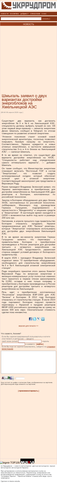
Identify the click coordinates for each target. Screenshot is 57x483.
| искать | (46, 19)
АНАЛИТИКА (14, 14)
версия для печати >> (28, 326)
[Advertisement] (28, 55)
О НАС (44, 14)
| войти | (39, 344)
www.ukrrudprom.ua (8, 473)
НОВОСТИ (4, 14)
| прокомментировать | (28, 391)
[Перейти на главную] (28, 11)
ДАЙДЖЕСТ (24, 14)
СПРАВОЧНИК (35, 14)
